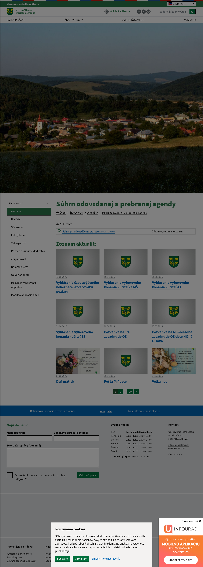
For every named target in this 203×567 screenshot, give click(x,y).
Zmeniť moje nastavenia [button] (106, 558)
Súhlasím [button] (62, 558)
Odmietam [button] (80, 558)
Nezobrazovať (190, 521)
